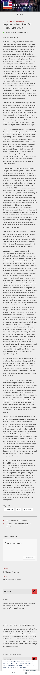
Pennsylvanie (11, 520)
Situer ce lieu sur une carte (11, 37)
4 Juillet (9, 523)
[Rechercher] (34, 591)
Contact (21, 608)
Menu (21, 14)
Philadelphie (22, 520)
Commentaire (29, 557)
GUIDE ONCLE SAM (23, 4)
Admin (21, 21)
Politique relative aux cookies (18, 667)
